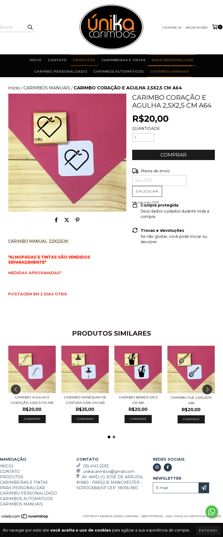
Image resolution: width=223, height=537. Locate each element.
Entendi (208, 530)
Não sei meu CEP (145, 202)
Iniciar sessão (196, 27)
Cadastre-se (172, 27)
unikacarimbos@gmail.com (109, 471)
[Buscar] (29, 27)
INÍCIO (36, 60)
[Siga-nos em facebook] (168, 467)
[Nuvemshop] (25, 518)
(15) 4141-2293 (96, 466)
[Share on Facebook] (56, 220)
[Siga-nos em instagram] (157, 467)
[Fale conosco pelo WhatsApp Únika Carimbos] (212, 511)
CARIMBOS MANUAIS (169, 71)
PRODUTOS (84, 60)
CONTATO (57, 60)
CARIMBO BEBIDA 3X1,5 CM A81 (138, 400)
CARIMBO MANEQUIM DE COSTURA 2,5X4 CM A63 (85, 400)
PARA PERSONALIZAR (172, 60)
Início (14, 87)
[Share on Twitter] (66, 220)
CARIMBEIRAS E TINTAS (123, 60)
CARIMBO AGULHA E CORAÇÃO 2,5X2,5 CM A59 (32, 400)
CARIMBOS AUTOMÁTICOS (119, 71)
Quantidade (146, 128)
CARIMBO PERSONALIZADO (60, 71)
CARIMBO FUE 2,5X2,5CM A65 (191, 400)
